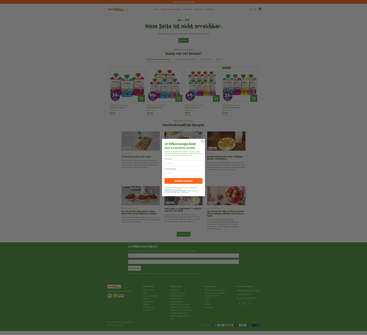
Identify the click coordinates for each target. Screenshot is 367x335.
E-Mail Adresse (170, 169)
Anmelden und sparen (183, 180)
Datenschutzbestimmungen (175, 191)
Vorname (168, 159)
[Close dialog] (202, 141)
